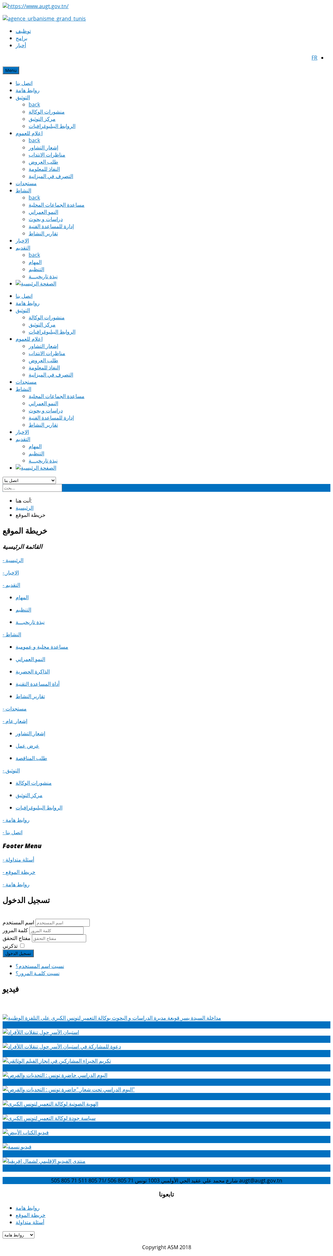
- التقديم (11, 584)
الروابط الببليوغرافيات (52, 126)
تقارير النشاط (43, 233)
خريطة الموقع (31, 1215)
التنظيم (36, 269)
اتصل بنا (24, 83)
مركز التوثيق (42, 118)
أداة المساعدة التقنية (38, 683)
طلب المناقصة (31, 758)
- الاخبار (11, 572)
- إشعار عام (15, 721)
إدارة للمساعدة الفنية (51, 226)
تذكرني (10, 945)
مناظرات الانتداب (47, 154)
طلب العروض (43, 161)
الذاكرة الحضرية (33, 671)
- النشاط (12, 634)
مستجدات (26, 183)
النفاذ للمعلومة (44, 169)
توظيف (23, 31)
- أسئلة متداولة (18, 859)
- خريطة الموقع (19, 872)
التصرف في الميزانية (51, 176)
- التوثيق (11, 770)
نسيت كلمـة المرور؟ (38, 973)
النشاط (23, 190)
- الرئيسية (13, 560)
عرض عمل (27, 745)
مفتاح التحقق (17, 938)
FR (314, 57)
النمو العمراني (43, 211)
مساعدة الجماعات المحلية (57, 204)
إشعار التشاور (43, 147)
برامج (21, 38)
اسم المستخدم (18, 922)
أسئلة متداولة (30, 1222)
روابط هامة (28, 90)
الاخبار (22, 240)
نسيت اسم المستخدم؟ (40, 966)
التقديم (23, 247)
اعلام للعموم (29, 133)
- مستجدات (15, 708)
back (34, 104)
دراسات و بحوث (46, 219)
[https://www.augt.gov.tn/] (36, 6)
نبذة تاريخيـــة (43, 276)
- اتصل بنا (12, 832)
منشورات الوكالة (47, 111)
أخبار (21, 45)
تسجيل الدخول (18, 953)
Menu (11, 70)
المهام (35, 262)
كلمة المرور (16, 930)
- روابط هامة (16, 819)
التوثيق (23, 97)
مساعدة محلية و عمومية (42, 646)
